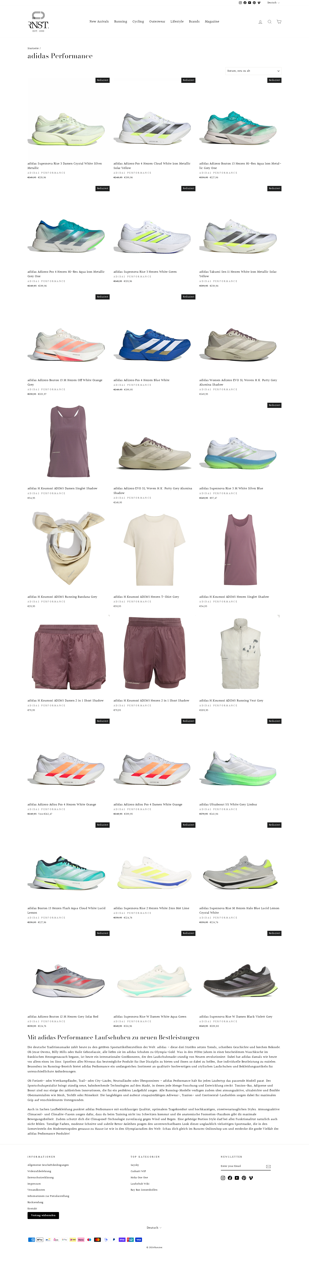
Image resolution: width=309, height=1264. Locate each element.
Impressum (34, 1184)
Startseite (33, 48)
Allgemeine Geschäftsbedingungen (48, 1165)
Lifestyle (177, 21)
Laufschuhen (223, 1066)
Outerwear (157, 21)
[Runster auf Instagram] (223, 1178)
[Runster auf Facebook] (230, 1178)
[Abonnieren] (268, 1166)
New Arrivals (99, 21)
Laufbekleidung (61, 1109)
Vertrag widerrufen (43, 1215)
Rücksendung (35, 1202)
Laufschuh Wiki (140, 1184)
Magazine (212, 21)
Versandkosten (36, 1190)
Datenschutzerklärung (41, 1177)
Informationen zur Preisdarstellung (48, 1196)
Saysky (135, 1165)
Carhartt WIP (138, 1171)
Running (120, 21)
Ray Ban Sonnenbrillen (144, 1190)
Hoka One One (139, 1177)
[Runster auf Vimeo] (251, 1178)
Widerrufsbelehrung (39, 1171)
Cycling (138, 21)
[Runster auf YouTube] (237, 1178)
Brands (194, 21)
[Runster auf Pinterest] (244, 1178)
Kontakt (32, 1208)
